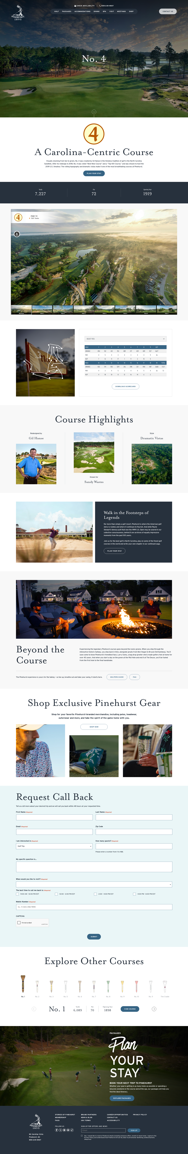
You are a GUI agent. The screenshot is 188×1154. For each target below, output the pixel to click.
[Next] (154, 1009)
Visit (111, 11)
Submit (94, 937)
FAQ (134, 677)
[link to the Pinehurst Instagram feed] (64, 1130)
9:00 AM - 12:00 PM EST (29, 894)
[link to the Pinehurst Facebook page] (56, 1130)
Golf (56, 11)
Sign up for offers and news (94, 1126)
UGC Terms (86, 1120)
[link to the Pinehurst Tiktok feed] (72, 1130)
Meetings (121, 11)
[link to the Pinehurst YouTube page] (68, 1130)
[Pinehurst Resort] (36, 1129)
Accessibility (113, 1120)
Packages (66, 11)
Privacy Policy (140, 1115)
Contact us (168, 11)
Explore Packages (122, 1098)
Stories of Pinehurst (65, 1115)
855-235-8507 (107, 6)
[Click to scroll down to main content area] (94, 112)
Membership (60, 1117)
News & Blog (86, 1117)
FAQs (57, 1120)
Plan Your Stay (94, 173)
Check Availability (86, 6)
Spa (104, 11)
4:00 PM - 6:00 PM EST (146, 894)
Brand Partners (89, 1115)
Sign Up (134, 1130)
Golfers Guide (117, 677)
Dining (97, 11)
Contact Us (112, 1117)
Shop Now (94, 727)
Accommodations (82, 11)
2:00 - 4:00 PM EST (105, 894)
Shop (131, 11)
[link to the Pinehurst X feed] (60, 1130)
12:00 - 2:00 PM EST (67, 894)
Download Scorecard (125, 386)
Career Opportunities (117, 1115)
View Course (130, 1009)
